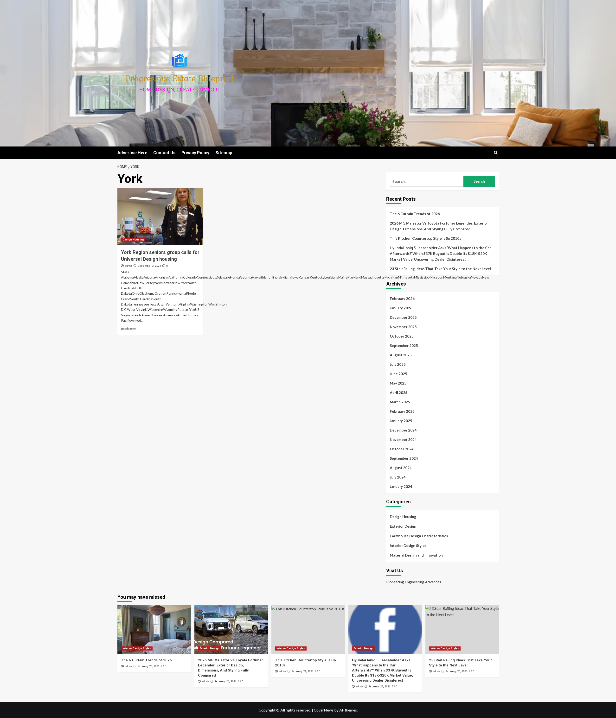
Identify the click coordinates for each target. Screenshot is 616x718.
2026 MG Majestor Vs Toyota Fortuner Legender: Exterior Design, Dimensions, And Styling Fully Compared (439, 226)
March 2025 (400, 402)
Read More (128, 328)
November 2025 (403, 327)
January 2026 (401, 308)
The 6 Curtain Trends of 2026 (415, 214)
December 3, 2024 (149, 265)
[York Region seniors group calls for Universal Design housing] (160, 216)
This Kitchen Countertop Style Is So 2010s (425, 238)
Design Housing (133, 239)
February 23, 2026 (379, 686)
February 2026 (402, 298)
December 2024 (403, 430)
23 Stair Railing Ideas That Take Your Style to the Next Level (440, 268)
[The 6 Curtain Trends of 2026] (154, 629)
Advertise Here (132, 152)
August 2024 (401, 467)
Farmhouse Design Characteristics (419, 536)
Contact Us (164, 152)
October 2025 (402, 336)
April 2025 (398, 392)
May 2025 (398, 383)
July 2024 (398, 477)
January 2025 (401, 421)
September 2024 (404, 458)
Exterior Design (403, 526)
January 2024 (401, 486)
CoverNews (324, 710)
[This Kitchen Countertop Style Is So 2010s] (308, 629)
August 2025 (401, 355)
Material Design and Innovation (416, 555)
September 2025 (404, 345)
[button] (496, 152)
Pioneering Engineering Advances (413, 581)
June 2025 (398, 374)
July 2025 (398, 364)
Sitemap (223, 152)
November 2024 (403, 439)
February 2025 (402, 411)
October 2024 (402, 449)
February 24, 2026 (225, 681)
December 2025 (403, 317)
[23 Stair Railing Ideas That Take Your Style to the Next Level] (462, 629)
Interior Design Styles (408, 545)
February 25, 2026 (148, 666)
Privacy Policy (195, 152)
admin (128, 265)
